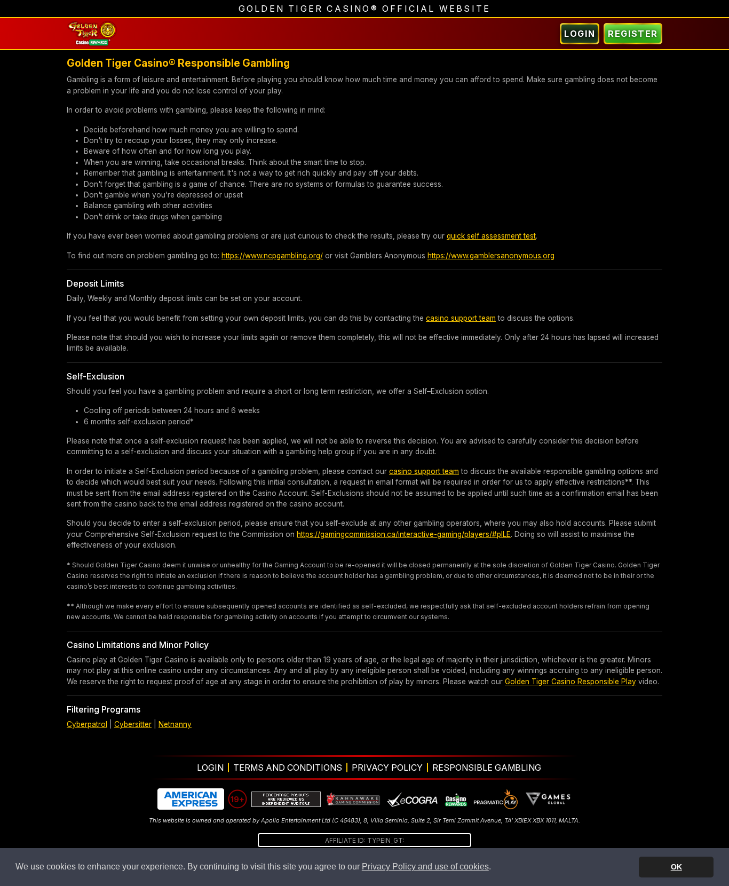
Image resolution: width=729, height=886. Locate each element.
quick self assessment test (491, 236)
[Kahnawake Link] (354, 799)
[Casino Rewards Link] (455, 799)
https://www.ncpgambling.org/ (272, 255)
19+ (237, 799)
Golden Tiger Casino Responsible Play (570, 681)
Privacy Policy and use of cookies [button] (425, 866)
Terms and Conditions (287, 767)
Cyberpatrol (87, 724)
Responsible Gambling (486, 767)
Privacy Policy (387, 767)
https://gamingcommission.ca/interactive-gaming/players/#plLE (404, 534)
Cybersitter (133, 724)
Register (633, 33)
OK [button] (676, 867)
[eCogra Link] (412, 799)
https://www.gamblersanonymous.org (490, 255)
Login (579, 33)
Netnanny (175, 724)
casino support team (461, 318)
